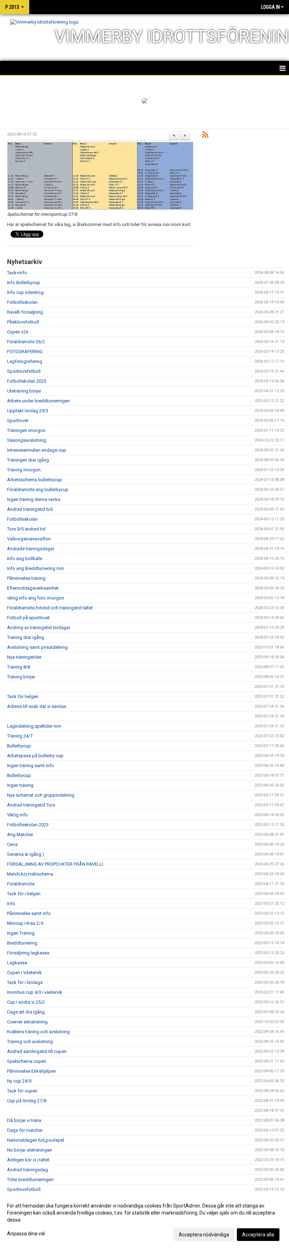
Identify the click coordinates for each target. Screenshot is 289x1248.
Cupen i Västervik (24, 972)
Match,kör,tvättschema (30, 874)
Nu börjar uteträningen (29, 1150)
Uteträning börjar (24, 391)
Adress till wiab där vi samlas (36, 706)
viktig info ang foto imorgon (35, 598)
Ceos (12, 844)
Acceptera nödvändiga (204, 1234)
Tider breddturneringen (30, 1179)
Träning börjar (21, 676)
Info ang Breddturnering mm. (36, 568)
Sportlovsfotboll (24, 371)
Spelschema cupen (26, 1061)
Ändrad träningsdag (27, 1169)
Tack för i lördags (25, 982)
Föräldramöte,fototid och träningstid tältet (50, 607)
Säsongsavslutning (26, 440)
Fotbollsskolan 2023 (28, 824)
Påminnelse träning (26, 578)
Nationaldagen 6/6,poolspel (35, 1140)
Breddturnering (22, 943)
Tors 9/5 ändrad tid (26, 529)
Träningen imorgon (26, 430)
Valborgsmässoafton (29, 538)
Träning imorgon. (24, 469)
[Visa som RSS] (205, 136)
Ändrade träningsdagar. (31, 548)
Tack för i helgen (24, 893)
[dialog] (144, 1220)
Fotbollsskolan (22, 302)
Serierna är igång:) (25, 854)
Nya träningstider (24, 657)
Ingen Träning (21, 933)
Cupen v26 (17, 331)
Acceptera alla (258, 1234)
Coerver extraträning (27, 1021)
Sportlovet (17, 420)
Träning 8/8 (18, 667)
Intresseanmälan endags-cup (36, 450)
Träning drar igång (25, 637)
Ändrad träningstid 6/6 (30, 509)
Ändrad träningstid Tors (31, 805)
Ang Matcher (20, 834)
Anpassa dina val (26, 1233)
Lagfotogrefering (24, 361)
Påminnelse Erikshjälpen (31, 1071)
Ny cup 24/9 (19, 1081)
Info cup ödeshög (25, 292)
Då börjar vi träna (24, 1120)
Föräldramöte (21, 883)
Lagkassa (17, 962)
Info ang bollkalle (24, 558)
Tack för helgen (22, 696)
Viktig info (17, 814)
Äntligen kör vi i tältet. (28, 1159)
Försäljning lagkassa (28, 952)
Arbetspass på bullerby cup (35, 755)
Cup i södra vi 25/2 (26, 1002)
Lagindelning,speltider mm (34, 726)
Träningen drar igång (28, 460)
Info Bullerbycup (23, 282)
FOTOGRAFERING (25, 351)
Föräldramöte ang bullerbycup (37, 489)
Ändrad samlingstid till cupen (37, 1051)
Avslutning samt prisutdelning (37, 647)
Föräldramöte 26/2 (26, 341)
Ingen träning (20, 785)
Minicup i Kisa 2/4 (25, 923)
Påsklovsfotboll (23, 322)
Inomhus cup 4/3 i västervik (34, 992)
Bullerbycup (19, 745)
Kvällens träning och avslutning (38, 1031)
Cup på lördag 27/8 (26, 1100)
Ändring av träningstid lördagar (38, 627)
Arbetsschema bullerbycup (34, 479)
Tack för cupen (22, 1090)
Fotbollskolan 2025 (26, 381)
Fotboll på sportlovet (28, 617)
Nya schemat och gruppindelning (40, 795)
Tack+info (17, 272)
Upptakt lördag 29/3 (27, 410)
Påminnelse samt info (29, 913)
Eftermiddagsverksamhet (33, 588)
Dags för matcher (25, 1130)
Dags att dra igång (26, 1012)
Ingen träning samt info (30, 765)
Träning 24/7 (19, 736)
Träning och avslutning (30, 1041)
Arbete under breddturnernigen (38, 400)
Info (11, 903)
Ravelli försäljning (25, 312)
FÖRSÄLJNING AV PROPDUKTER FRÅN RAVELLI (55, 864)
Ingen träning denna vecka (33, 499)
